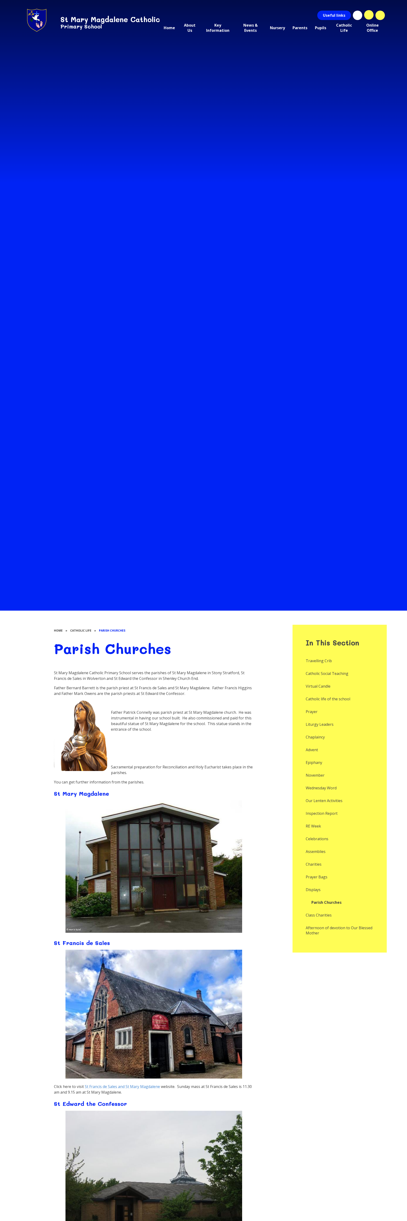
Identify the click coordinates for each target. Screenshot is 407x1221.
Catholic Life (80, 631)
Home (58, 631)
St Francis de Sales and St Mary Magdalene (122, 1086)
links (334, 15)
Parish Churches (112, 631)
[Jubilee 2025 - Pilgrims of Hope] (357, 15)
